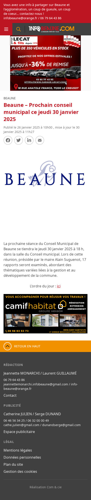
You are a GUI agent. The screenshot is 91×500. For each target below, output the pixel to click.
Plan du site (13, 464)
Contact (10, 395)
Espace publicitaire (19, 431)
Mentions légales (18, 450)
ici (59, 286)
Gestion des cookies (20, 471)
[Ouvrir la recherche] (18, 29)
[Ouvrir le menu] (6, 29)
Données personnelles (22, 457)
